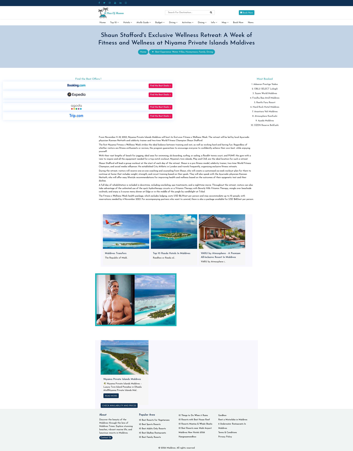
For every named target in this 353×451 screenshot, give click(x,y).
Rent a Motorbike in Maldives (232, 420)
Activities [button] (187, 23)
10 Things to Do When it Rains (193, 415)
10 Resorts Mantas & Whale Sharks (195, 424)
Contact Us (106, 438)
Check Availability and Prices (119, 406)
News (250, 23)
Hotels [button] (127, 23)
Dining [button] (201, 23)
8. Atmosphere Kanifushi (264, 116)
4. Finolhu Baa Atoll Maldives (264, 98)
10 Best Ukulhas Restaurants (152, 433)
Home (103, 23)
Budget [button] (159, 23)
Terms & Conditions (227, 433)
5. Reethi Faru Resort (264, 102)
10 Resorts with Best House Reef (194, 420)
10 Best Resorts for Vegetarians (154, 420)
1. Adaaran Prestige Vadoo (265, 84)
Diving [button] (172, 23)
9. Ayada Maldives (265, 121)
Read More (111, 396)
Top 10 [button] (113, 23)
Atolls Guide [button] (143, 23)
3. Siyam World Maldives (265, 93)
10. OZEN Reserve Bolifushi (265, 125)
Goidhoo (222, 415)
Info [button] (213, 23)
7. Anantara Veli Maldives (265, 112)
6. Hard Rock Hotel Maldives (264, 107)
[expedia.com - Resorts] (76, 94)
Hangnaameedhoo (187, 437)
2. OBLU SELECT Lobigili (265, 89)
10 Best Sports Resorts (150, 424)
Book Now (247, 13)
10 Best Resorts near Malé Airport (195, 428)
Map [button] (224, 23)
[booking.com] (76, 85)
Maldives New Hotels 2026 (192, 433)
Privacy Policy (225, 437)
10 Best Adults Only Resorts (152, 429)
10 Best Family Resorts (150, 437)
